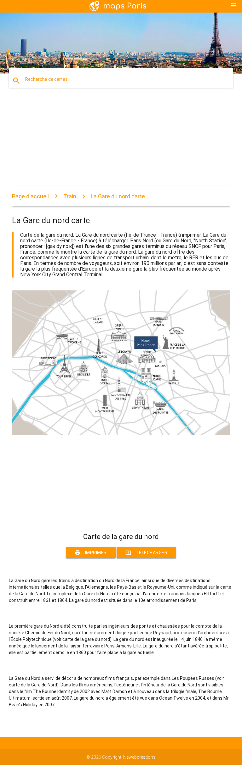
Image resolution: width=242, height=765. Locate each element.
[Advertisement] (121, 142)
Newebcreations (139, 757)
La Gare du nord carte (118, 196)
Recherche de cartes (46, 79)
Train (69, 196)
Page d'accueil (30, 196)
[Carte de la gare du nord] (121, 433)
